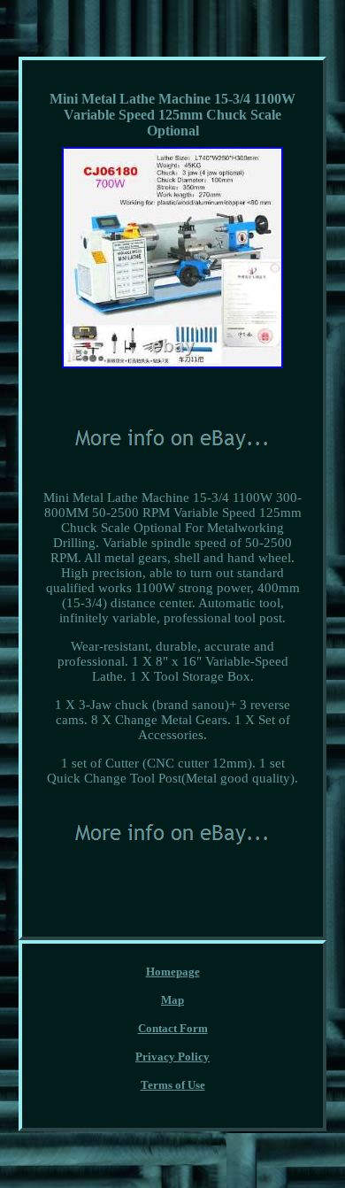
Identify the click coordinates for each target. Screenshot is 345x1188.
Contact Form (173, 1028)
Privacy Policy (172, 1056)
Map (172, 1000)
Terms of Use (173, 1085)
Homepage (173, 971)
